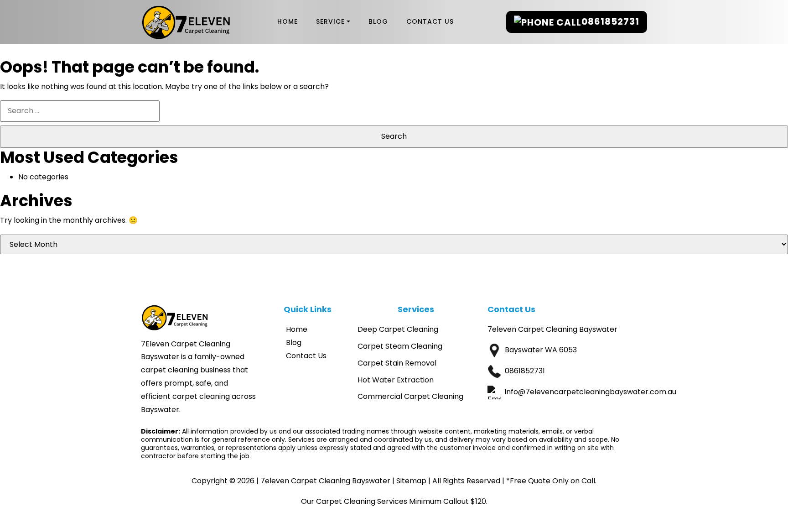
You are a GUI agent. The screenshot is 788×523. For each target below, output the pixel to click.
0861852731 (610, 21)
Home (287, 21)
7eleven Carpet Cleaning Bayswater (325, 481)
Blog (378, 21)
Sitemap (411, 481)
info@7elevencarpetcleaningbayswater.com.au (590, 392)
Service (330, 21)
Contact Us (430, 21)
